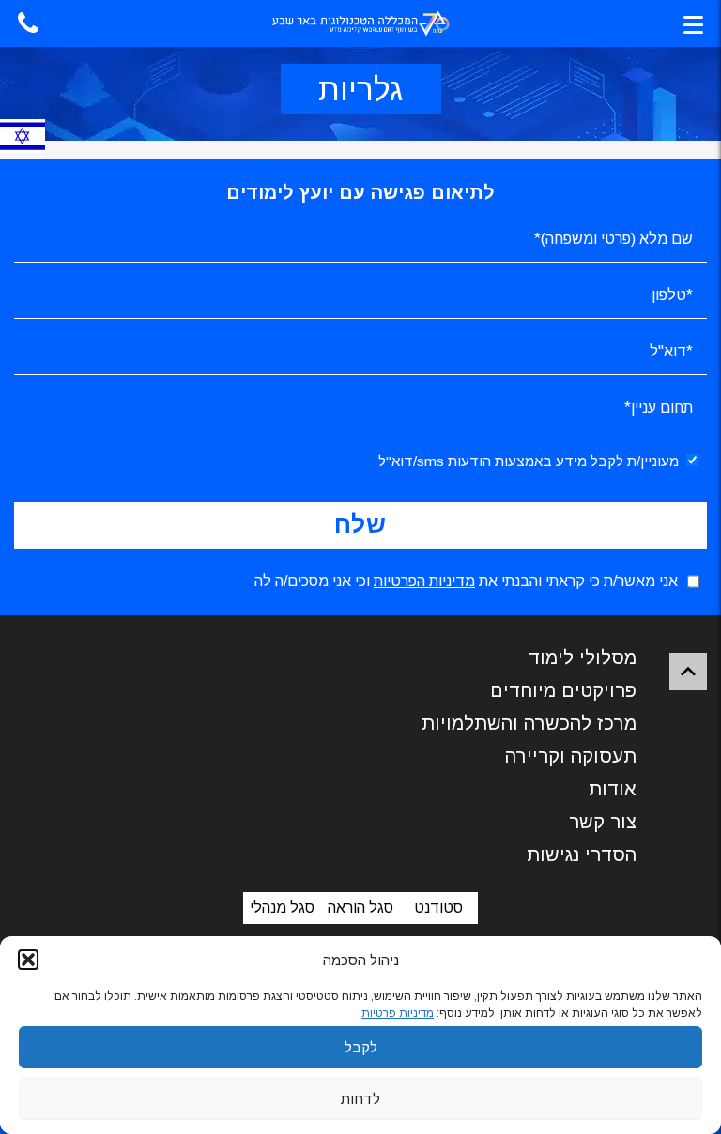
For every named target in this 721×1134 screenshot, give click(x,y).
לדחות (360, 1099)
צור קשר (603, 821)
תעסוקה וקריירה (571, 756)
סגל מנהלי (282, 907)
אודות (613, 788)
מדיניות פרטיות (397, 1013)
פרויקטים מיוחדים (563, 690)
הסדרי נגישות (582, 854)
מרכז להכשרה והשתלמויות (529, 723)
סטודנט (438, 907)
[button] (28, 959)
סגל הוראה (360, 907)
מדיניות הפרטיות (424, 581)
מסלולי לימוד (583, 657)
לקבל (361, 1047)
